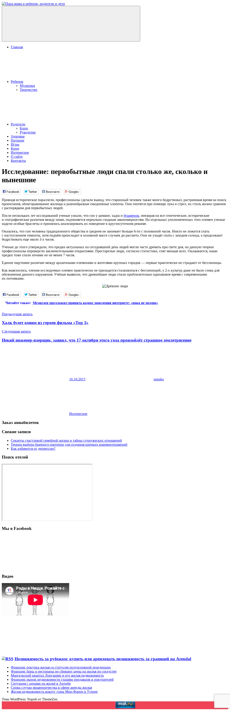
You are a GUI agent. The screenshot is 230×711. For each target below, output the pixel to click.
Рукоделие (28, 132)
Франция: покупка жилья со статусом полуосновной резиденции (61, 667)
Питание (17, 140)
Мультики (27, 86)
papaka (159, 379)
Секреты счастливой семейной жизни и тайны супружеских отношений (66, 440)
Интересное (20, 152)
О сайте (17, 156)
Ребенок (17, 81)
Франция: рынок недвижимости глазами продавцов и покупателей (62, 679)
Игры (15, 144)
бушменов (131, 215)
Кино (24, 128)
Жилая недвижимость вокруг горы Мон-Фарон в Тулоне (54, 691)
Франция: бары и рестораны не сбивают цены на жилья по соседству (64, 671)
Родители (18, 124)
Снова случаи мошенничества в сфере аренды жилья (51, 687)
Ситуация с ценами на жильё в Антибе (41, 683)
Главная (17, 47)
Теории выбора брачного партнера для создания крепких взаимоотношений (69, 444)
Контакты (18, 160)
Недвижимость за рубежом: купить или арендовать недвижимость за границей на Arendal (103, 658)
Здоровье (18, 136)
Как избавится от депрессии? (33, 448)
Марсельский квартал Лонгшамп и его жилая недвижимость (57, 675)
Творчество (28, 90)
